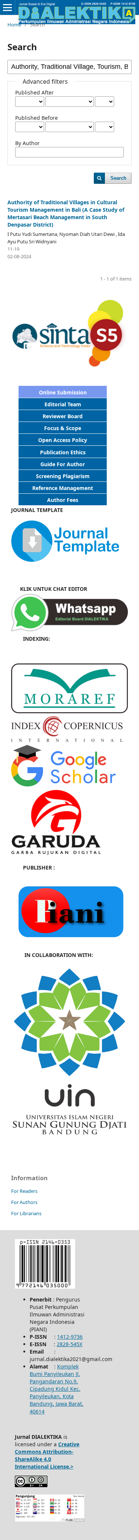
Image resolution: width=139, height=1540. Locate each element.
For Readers (24, 1191)
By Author (27, 143)
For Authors (24, 1202)
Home (14, 24)
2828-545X (69, 1344)
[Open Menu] (7, 7)
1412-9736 (70, 1336)
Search (118, 178)
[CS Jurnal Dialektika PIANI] (69, 629)
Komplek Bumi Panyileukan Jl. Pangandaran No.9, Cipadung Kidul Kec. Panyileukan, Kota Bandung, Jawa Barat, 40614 (56, 1389)
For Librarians (26, 1213)
